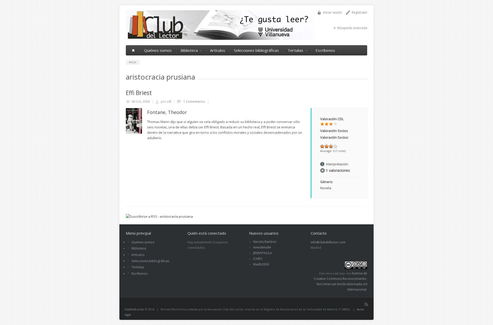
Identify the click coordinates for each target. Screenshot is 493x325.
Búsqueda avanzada (352, 28)
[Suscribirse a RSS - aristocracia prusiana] (159, 216)
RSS (366, 304)
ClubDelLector (134, 309)
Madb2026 (261, 264)
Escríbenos (325, 50)
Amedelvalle (262, 247)
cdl (169, 101)
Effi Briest (139, 93)
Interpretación (337, 164)
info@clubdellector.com (328, 242)
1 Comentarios (194, 101)
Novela (325, 188)
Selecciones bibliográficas (256, 50)
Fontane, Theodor (167, 112)
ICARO (257, 258)
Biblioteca (189, 50)
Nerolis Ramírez (264, 242)
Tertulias (295, 50)
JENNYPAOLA (262, 253)
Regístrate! (359, 12)
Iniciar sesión (332, 12)
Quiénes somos (158, 50)
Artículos (217, 50)
